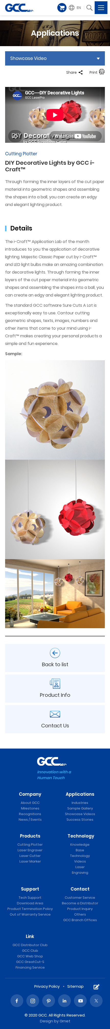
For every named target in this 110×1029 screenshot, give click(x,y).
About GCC (30, 802)
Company (30, 794)
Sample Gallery (80, 808)
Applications (80, 794)
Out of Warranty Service (30, 914)
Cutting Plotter (30, 844)
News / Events (30, 819)
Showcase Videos (80, 814)
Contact (80, 889)
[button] (75, 8)
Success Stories (80, 819)
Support (30, 889)
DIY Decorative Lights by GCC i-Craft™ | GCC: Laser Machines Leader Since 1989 (19, 7)
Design (46, 1021)
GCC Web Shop (30, 956)
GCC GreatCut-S (30, 961)
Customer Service (80, 897)
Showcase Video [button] (28, 58)
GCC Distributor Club (30, 945)
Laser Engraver (30, 850)
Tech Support (30, 897)
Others (80, 914)
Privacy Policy (47, 986)
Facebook (16, 1000)
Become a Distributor (80, 903)
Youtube (80, 1000)
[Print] (102, 72)
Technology (81, 836)
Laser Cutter (30, 855)
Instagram (32, 1000)
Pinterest (48, 1000)
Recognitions (30, 814)
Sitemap (75, 986)
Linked (64, 1000)
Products (30, 836)
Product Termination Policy (30, 908)
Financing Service (30, 967)
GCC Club (30, 950)
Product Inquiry (80, 908)
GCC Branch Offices (80, 920)
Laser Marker (30, 861)
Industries (80, 802)
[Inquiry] (96, 987)
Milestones (30, 808)
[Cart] (62, 7)
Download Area (30, 903)
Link (30, 936)
